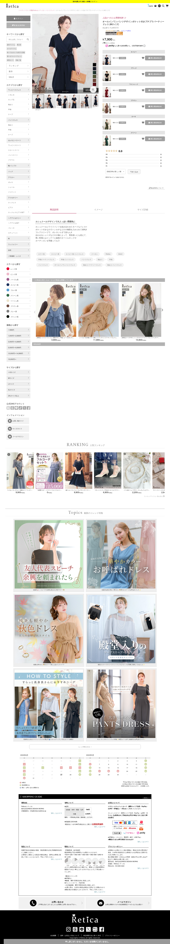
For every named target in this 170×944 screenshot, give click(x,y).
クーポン (94, 254)
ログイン (19, 18)
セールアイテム (11, 48)
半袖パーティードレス (46, 259)
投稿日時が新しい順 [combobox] (114, 172)
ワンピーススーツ (14, 145)
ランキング (14, 65)
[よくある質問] (52, 903)
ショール (11, 187)
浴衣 (9, 250)
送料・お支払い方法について (69, 935)
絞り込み (135, 172)
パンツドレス (50, 10)
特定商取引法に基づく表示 (92, 935)
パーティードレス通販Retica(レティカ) (31, 10)
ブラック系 (14, 317)
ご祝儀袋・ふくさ (14, 256)
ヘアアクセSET (13, 223)
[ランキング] (155, 5)
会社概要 (53, 935)
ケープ (10, 114)
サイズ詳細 (142, 209)
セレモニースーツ (14, 140)
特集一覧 (18, 60)
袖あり (10, 104)
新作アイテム (11, 45)
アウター (11, 177)
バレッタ (11, 228)
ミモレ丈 (11, 95)
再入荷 (19, 45)
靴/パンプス (12, 165)
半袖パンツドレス (67, 259)
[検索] (163, 5)
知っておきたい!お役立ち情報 (16, 52)
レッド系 (13, 269)
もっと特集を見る (84, 747)
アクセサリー (13, 197)
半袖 (9, 109)
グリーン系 (14, 295)
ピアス (10, 207)
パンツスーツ (13, 155)
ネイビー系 (14, 285)
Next (95, 53)
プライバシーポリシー (112, 935)
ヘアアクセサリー (14, 218)
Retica (108, 254)
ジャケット (12, 192)
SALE (11, 77)
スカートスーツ (13, 150)
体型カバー (10, 60)
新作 (11, 71)
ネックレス (12, 202)
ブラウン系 (14, 306)
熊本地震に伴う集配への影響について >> (85, 1)
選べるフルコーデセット (14, 56)
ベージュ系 (14, 301)
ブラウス (11, 160)
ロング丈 (11, 99)
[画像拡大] (93, 89)
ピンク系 (13, 274)
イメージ (98, 209)
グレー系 (13, 311)
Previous (35, 53)
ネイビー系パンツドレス (74, 254)
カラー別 (41, 254)
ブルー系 (13, 290)
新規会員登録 (19, 25)
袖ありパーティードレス (92, 265)
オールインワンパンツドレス (64, 265)
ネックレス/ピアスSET (16, 212)
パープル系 (14, 279)
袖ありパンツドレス (114, 265)
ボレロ (10, 182)
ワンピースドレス (14, 90)
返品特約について (157, 188)
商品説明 (54, 209)
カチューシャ (13, 233)
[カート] (167, 5)
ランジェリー (13, 244)
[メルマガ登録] (118, 903)
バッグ (10, 171)
